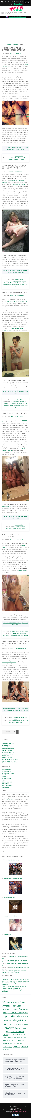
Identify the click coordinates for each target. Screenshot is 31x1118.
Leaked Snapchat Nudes (11, 916)
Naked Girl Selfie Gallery (14, 293)
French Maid (24, 720)
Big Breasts (16, 1013)
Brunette (6, 282)
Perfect (24, 1034)
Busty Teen (23, 633)
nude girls (10, 799)
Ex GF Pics (12, 1024)
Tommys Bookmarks (8, 748)
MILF (8, 1032)
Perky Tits (6, 1037)
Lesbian (19, 528)
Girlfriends (15, 44)
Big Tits (19, 281)
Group (26, 157)
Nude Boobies (6, 745)
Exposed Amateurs (19, 184)
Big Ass (15, 281)
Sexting (21, 1040)
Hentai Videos (6, 755)
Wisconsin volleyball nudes (11, 860)
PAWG (20, 1034)
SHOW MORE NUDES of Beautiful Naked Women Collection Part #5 (15, 271)
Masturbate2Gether (7, 754)
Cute (5, 1024)
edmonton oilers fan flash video (13, 878)
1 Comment (18, 53)
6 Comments (19, 416)
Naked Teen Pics (6, 506)
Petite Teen (20, 635)
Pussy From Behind (15, 405)
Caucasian (17, 720)
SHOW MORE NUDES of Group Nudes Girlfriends (15, 517)
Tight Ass (16, 1047)
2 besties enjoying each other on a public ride (15, 979)
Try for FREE (18, 4)
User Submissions (7, 785)
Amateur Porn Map (7, 747)
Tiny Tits (24, 1047)
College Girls (14, 157)
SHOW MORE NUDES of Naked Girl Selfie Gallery (15, 392)
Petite (10, 1037)
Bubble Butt (6, 1020)
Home (9, 44)
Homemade (10, 1028)
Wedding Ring (6, 1049)
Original (16, 1034)
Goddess (26, 1024)
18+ (14, 526)
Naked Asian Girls (7, 782)
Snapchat (9, 159)
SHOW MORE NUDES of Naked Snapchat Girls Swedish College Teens (15, 148)
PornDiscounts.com (8, 743)
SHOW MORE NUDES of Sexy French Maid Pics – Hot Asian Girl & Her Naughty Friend (15, 709)
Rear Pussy (19, 722)
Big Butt (24, 1013)
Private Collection (12, 284)
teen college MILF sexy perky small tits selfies (15, 981)
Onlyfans (10, 1034)
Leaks (24, 1028)
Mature (4, 1031)
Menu (27, 2)
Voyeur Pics (5, 787)
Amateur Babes (19, 156)
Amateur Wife (9, 1009)
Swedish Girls (16, 159)
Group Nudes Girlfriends (14, 413)
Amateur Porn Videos (13, 1006)
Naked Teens (22, 570)
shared (19, 284)
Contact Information (15, 1112)
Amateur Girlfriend (16, 1002)
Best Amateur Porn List (9, 761)
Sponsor (18, 1043)
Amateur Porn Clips (8, 773)
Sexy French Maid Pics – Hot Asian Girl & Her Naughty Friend (15, 644)
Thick (10, 1047)
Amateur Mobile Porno (9, 752)
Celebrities (5, 776)
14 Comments (19, 295)
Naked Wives (5, 783)
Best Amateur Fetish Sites (9, 759)
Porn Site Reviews (7, 757)
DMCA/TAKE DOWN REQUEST (20, 1111)
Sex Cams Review (7, 750)
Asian (12, 720)
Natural (15, 1032)
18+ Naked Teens (14, 631)
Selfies (15, 1040)
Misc (3, 780)
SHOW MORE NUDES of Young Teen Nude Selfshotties (15, 624)
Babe (22, 1009)
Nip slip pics (7, 934)
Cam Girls (5, 775)
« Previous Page (7, 732)
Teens (22, 159)
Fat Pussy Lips (19, 1024)
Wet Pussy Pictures (9, 897)
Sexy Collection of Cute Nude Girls (17, 301)
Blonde (24, 281)
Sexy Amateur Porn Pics (9, 662)
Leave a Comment (21, 648)
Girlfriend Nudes (7, 778)
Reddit (9, 1040)
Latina (20, 1028)
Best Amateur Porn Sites (9, 763)
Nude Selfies (18, 403)
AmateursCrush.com (20, 1109)
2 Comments (19, 540)
